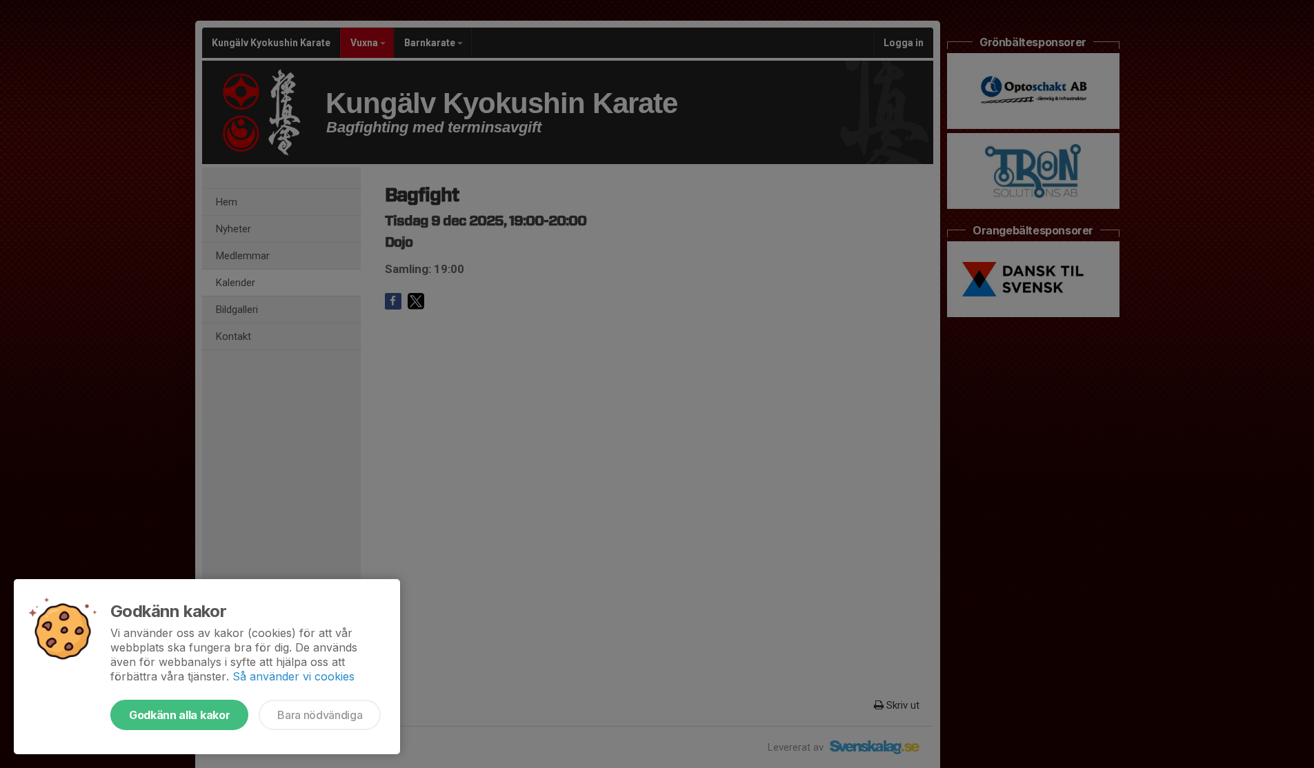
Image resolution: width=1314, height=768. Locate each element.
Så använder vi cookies (293, 676)
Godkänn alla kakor (179, 715)
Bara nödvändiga (319, 715)
